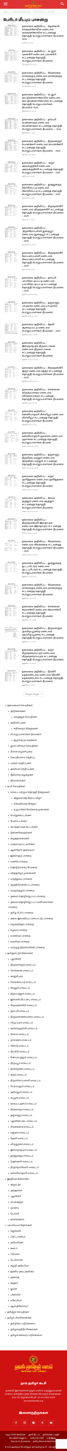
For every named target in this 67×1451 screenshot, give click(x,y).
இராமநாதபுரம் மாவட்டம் (23, 1150)
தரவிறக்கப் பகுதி (51, 1434)
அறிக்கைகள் (18, 711)
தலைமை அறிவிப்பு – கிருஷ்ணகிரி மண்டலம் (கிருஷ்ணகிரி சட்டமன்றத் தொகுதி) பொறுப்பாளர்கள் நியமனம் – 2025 (43, 211)
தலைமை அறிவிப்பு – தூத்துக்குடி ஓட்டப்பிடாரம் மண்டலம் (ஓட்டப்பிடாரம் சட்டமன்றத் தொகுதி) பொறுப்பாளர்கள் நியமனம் (42, 568)
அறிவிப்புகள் (18, 723)
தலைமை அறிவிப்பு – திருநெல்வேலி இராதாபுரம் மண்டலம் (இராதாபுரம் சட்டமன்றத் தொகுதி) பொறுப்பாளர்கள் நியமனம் (43, 524)
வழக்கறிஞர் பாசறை (22, 924)
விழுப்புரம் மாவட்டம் (21, 1023)
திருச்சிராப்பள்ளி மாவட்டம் (25, 1080)
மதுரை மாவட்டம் (19, 1133)
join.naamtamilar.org (33, 1401)
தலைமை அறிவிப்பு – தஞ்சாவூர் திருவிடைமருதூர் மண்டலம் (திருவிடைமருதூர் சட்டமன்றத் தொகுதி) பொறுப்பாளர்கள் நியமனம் (43, 459)
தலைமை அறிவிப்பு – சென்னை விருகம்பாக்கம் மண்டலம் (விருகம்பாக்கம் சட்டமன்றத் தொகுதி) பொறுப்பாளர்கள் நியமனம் (43, 394)
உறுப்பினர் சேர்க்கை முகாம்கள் (31, 809)
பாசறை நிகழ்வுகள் (21, 11)
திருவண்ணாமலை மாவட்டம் (27, 1017)
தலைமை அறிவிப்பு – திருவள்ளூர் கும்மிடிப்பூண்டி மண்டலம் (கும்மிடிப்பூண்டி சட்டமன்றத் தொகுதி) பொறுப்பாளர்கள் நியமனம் (43, 633)
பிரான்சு (15, 1254)
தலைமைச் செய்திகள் (20, 705)
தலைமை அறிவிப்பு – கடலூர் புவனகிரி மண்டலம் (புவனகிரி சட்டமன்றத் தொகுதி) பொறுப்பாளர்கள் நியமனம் (39, 56)
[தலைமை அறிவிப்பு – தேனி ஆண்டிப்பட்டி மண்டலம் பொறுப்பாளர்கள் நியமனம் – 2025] (11, 328)
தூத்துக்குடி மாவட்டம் (21, 1156)
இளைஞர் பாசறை (21, 856)
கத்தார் (14, 1283)
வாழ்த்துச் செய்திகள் (25, 717)
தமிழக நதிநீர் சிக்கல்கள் (24, 1329)
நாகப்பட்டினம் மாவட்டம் (23, 1104)
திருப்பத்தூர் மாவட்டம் (22, 994)
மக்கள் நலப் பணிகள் (22, 844)
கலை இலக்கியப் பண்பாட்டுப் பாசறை (31, 918)
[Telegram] (33, 1423)
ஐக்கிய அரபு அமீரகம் (22, 1271)
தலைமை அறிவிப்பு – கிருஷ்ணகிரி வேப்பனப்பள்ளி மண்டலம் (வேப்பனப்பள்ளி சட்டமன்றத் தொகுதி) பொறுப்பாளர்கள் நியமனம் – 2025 (43, 259)
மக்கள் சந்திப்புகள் (20, 763)
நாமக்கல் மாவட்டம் (20, 1040)
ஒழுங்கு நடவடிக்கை (25, 740)
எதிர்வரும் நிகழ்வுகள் (26, 728)
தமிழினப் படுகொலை (22, 1323)
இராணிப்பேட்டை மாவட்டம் (25, 999)
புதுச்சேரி (15, 959)
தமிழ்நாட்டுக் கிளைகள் (20, 953)
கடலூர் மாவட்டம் (19, 1098)
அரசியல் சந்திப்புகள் (22, 769)
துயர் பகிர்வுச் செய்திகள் (24, 746)
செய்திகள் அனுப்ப (18, 1438)
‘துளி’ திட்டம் (34, 1434)
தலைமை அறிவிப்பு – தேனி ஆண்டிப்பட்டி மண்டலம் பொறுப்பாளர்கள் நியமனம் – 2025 (41, 328)
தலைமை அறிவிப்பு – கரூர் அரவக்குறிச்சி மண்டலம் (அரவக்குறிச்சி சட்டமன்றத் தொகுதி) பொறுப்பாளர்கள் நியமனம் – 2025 (42, 167)
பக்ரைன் (15, 1295)
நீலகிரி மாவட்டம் (19, 1051)
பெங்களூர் (16, 1202)
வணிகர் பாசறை (20, 942)
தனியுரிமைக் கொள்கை (44, 1441)
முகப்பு (6, 11)
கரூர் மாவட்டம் (18, 1075)
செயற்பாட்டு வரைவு (20, 1441)
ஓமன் (13, 1289)
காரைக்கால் (17, 1219)
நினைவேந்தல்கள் (21, 833)
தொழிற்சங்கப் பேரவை (23, 867)
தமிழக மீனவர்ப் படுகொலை (26, 1335)
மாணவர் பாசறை (20, 936)
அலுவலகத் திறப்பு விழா (27, 798)
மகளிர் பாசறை (19, 861)
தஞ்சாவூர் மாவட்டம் (21, 1115)
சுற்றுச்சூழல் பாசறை (22, 890)
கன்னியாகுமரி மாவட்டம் (24, 1173)
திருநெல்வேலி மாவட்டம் (24, 1167)
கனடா (14, 1248)
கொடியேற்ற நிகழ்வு (25, 804)
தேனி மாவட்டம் (19, 1138)
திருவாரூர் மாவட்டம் (21, 1109)
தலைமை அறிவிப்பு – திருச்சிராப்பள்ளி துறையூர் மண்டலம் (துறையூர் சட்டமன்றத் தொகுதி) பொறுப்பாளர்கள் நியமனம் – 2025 (43, 234)
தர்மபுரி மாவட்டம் (19, 1011)
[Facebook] (16, 1423)
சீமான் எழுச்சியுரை (21, 752)
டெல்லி (14, 1214)
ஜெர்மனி (15, 1231)
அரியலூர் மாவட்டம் (21, 1092)
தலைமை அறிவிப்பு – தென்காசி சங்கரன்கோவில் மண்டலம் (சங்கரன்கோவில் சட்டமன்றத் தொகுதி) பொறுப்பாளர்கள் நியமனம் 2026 (43, 33)
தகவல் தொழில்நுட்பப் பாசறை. (28, 896)
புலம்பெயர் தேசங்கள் (19, 1225)
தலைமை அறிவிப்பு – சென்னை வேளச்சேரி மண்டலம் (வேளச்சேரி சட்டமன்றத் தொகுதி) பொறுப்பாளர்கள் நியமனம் (41, 611)
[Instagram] (24, 1422)
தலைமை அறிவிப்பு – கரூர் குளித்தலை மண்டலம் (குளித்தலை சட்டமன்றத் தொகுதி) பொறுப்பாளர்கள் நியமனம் (42, 481)
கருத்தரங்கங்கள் (19, 838)
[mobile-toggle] (5, 4)
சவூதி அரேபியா (19, 1266)
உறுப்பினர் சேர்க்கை (15, 1434)
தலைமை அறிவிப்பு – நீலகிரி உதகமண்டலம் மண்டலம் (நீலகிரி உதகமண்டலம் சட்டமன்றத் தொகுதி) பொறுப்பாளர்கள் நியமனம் (42, 676)
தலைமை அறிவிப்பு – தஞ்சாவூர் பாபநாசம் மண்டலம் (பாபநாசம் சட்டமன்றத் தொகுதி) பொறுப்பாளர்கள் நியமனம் (40, 307)
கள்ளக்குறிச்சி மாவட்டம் (23, 1028)
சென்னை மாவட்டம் (21, 970)
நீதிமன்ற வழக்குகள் (21, 775)
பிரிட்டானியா (17, 1237)
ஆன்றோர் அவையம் (22, 850)
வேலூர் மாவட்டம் (20, 988)
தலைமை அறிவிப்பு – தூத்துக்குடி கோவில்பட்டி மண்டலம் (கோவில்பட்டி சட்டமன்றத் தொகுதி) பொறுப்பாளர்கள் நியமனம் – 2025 (42, 189)
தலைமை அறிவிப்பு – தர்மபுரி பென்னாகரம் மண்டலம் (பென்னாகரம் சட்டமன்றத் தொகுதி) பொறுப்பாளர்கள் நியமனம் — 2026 (42, 124)
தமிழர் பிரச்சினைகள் (19, 1318)
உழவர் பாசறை (18, 930)
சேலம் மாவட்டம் (19, 1034)
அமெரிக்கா (16, 1242)
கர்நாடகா (15, 1185)
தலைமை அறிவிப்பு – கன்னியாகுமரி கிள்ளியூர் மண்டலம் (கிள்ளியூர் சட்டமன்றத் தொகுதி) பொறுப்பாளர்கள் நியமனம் (42, 416)
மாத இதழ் (51, 1438)
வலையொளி (37, 1438)
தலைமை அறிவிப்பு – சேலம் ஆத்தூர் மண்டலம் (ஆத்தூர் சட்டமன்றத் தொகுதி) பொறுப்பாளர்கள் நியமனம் (38, 503)
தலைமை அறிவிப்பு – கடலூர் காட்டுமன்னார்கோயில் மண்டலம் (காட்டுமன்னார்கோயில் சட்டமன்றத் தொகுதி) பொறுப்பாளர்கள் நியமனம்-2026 (42, 101)
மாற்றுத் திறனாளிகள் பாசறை (27, 947)
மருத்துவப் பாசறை (21, 879)
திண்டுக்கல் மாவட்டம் (22, 1069)
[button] (62, 4)
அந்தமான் (16, 1190)
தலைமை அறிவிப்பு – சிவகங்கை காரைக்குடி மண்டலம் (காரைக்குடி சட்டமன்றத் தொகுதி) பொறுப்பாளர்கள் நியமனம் (42, 77)
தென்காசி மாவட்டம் (21, 1161)
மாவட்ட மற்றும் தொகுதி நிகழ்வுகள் (30, 792)
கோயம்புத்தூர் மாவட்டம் (23, 1057)
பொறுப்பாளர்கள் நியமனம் (25, 734)
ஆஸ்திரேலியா (19, 1306)
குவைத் (14, 1277)
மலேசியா (16, 1300)
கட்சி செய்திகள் (16, 786)
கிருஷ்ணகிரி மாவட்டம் (23, 1005)
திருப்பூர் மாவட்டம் (20, 1063)
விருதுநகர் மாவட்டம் (21, 1144)
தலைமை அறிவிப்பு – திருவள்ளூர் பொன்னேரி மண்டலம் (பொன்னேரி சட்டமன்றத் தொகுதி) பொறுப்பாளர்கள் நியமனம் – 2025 (42, 146)
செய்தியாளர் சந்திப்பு (22, 757)
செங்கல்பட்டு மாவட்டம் (23, 982)
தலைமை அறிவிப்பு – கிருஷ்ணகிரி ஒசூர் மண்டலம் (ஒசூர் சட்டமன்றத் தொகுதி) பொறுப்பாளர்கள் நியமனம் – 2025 (43, 372)
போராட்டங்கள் (18, 821)
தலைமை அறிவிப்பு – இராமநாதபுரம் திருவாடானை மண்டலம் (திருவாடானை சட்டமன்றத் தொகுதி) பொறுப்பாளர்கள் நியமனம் (38, 349)
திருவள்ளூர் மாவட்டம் (22, 965)
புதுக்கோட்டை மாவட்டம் (23, 1121)
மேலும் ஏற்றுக (32, 694)
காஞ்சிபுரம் (16, 976)
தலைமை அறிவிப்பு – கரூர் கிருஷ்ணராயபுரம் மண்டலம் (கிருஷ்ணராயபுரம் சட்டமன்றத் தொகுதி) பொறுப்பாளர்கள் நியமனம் (43, 654)
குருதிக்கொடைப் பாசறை (25, 885)
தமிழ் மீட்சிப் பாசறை (21, 913)
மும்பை (14, 1208)
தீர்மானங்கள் (18, 780)
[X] (42, 1423)
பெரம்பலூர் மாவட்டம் (22, 1086)
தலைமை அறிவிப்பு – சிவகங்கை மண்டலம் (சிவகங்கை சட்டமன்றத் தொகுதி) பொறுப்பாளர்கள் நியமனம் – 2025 (43, 546)
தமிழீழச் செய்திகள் (18, 1312)
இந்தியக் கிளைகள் (18, 1179)
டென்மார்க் (16, 1260)
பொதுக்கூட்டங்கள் (20, 815)
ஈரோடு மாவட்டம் (19, 1046)
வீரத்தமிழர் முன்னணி (23, 873)
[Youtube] (51, 1423)
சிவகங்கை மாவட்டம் (22, 1127)
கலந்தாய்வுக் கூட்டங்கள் (24, 827)
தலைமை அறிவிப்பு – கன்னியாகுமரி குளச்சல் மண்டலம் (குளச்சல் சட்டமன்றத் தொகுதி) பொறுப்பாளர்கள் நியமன (42, 437)
